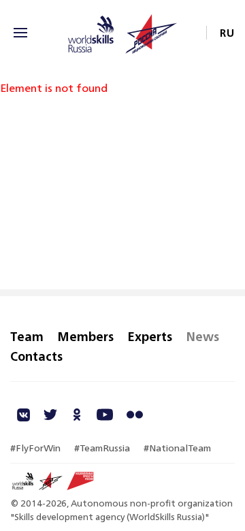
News (202, 336)
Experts (149, 336)
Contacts (36, 356)
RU (227, 33)
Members (85, 336)
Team (27, 336)
